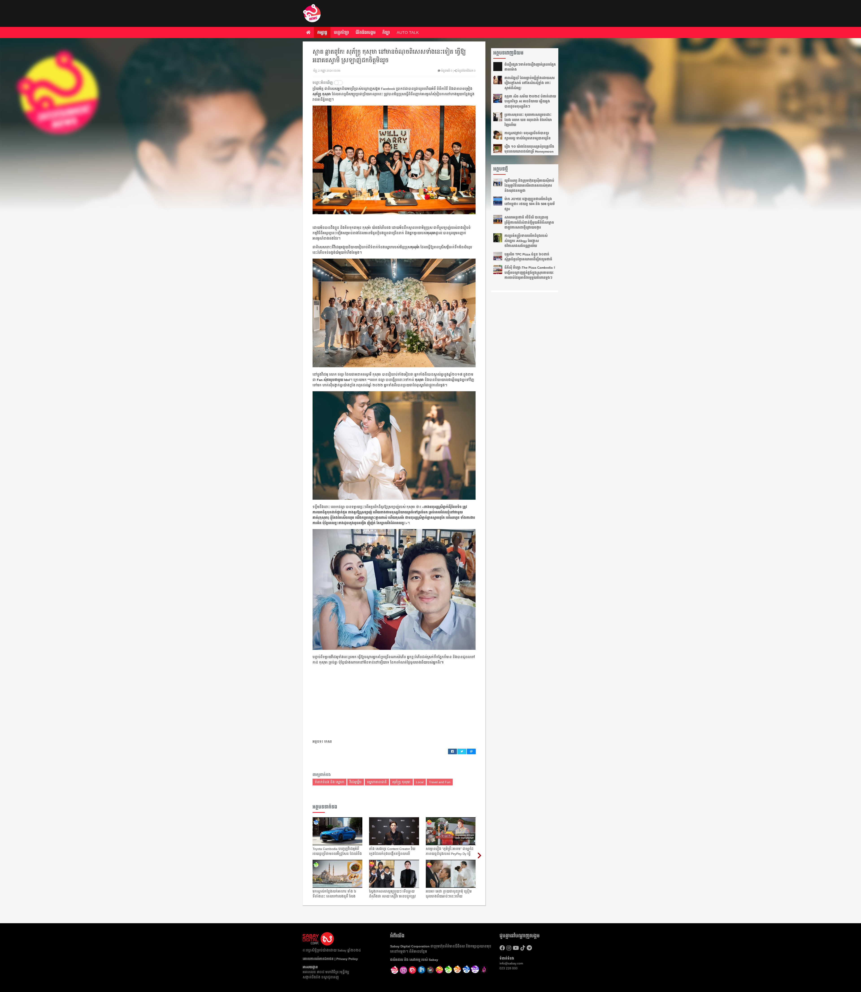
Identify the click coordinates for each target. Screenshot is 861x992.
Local (420, 782)
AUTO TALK (408, 32)
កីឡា (386, 32)
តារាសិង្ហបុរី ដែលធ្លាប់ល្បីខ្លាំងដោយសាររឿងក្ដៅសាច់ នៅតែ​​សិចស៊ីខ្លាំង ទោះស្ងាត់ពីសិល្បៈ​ (529, 83)
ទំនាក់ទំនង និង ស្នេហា (329, 782)
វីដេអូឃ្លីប (356, 782)
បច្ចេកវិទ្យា (341, 32)
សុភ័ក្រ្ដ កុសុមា (401, 782)
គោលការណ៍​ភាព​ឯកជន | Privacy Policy (330, 959)
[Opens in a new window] (403, 970)
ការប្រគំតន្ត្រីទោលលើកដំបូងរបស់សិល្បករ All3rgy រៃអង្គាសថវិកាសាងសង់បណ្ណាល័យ (526, 241)
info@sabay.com (511, 963)
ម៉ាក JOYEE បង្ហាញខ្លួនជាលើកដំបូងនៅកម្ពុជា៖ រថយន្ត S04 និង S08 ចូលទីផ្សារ (529, 204)
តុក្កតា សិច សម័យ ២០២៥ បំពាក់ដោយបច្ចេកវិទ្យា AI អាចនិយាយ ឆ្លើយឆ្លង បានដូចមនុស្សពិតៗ (530, 101)
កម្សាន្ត (322, 32)
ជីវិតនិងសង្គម (366, 32)
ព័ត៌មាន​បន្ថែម (418, 951)
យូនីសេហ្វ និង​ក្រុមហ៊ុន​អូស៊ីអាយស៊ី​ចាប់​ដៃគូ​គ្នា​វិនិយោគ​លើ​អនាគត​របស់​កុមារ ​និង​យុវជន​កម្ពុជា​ (529, 185)
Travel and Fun (439, 782)
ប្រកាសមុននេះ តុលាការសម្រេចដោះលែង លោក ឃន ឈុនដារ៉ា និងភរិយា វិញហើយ (528, 120)
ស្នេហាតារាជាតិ (377, 782)
